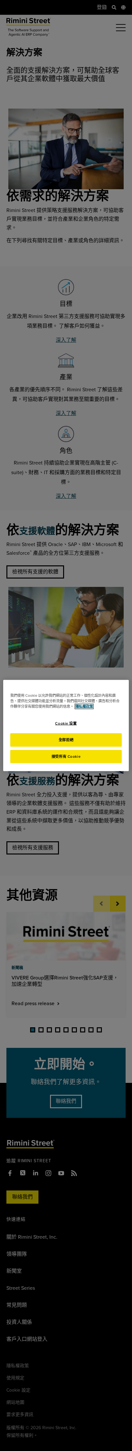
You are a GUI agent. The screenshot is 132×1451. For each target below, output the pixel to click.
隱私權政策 (84, 706)
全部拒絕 (66, 740)
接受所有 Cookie (66, 756)
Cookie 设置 (66, 723)
